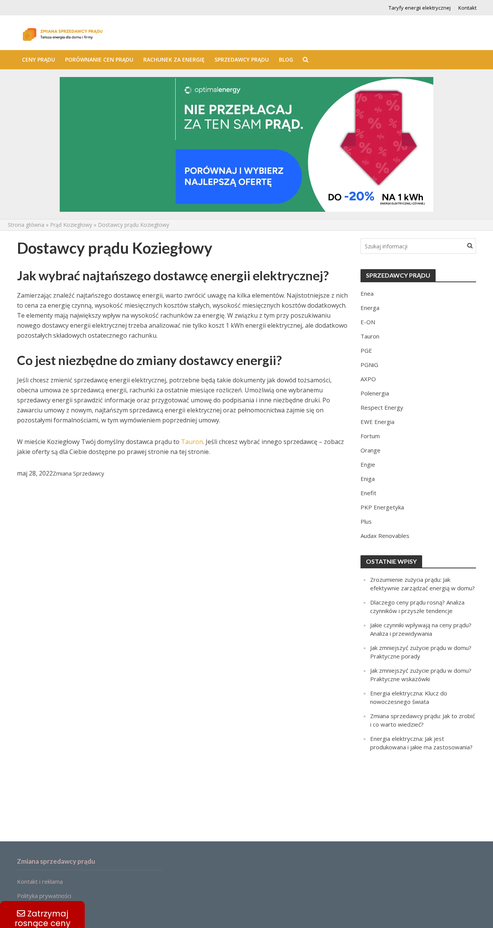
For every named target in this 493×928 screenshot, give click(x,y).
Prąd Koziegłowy (71, 224)
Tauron (192, 441)
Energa (370, 308)
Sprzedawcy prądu (242, 59)
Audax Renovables (385, 535)
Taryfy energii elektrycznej (420, 7)
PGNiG (369, 365)
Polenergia (375, 393)
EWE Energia (377, 421)
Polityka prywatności (44, 896)
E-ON (368, 322)
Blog (286, 59)
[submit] (470, 245)
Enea (367, 293)
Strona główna (26, 224)
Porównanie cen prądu (99, 59)
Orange (371, 450)
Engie (368, 464)
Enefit (368, 493)
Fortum (370, 436)
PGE (366, 350)
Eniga (368, 478)
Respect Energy (382, 407)
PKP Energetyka (382, 507)
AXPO (368, 379)
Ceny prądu (38, 59)
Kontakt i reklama (40, 881)
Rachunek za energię (174, 59)
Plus (366, 521)
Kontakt (467, 7)
